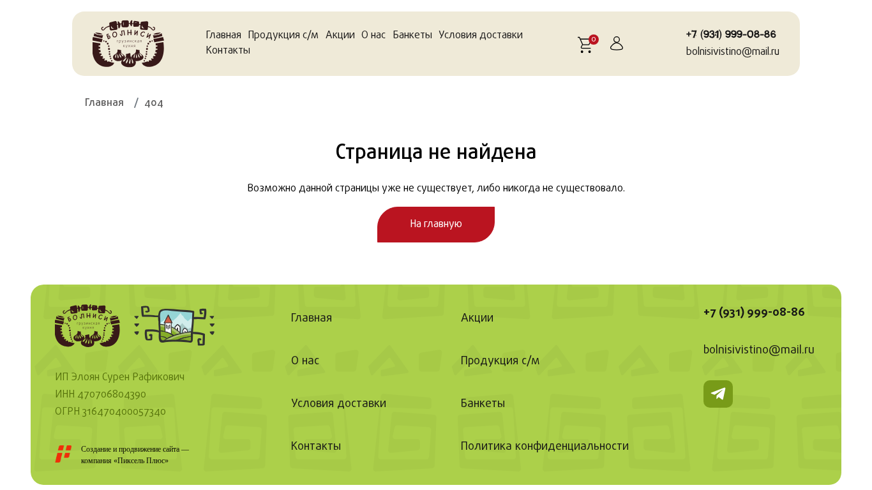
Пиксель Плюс (141, 460)
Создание (96, 449)
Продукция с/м (283, 35)
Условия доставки (481, 35)
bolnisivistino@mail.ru (732, 52)
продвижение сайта (149, 449)
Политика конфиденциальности (545, 447)
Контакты (228, 51)
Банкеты (412, 35)
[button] (586, 44)
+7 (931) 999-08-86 (731, 34)
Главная (223, 35)
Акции (340, 35)
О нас (373, 35)
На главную (436, 224)
